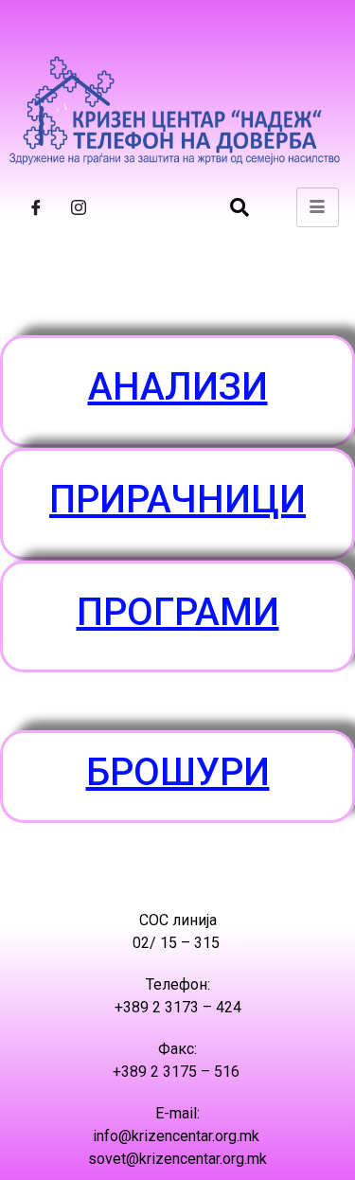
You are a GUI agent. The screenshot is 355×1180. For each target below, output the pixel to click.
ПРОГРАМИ (178, 612)
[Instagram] (78, 207)
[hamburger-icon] (317, 207)
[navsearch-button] (239, 207)
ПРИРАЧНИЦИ (177, 499)
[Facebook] (36, 207)
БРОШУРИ (178, 772)
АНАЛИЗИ (178, 387)
